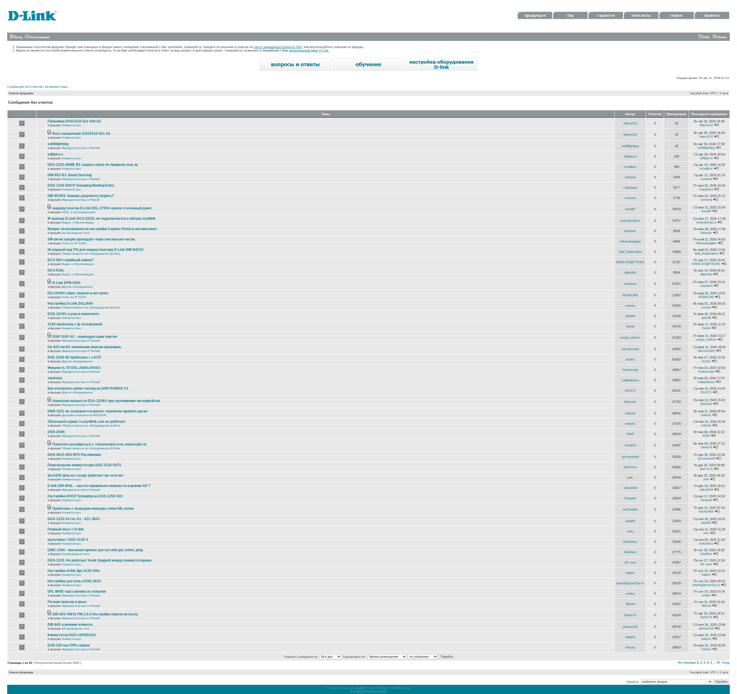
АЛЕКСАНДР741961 (630, 262)
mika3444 (630, 488)
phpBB (359, 687)
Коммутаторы (71, 125)
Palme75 (630, 615)
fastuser (630, 231)
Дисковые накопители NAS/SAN (84, 415)
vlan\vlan (55, 378)
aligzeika (630, 272)
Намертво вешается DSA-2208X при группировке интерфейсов (106, 401)
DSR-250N (56, 432)
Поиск (721, 37)
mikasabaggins (630, 241)
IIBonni (630, 604)
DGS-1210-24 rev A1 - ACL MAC (74, 519)
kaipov (630, 572)
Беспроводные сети (76, 232)
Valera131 (630, 123)
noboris (630, 413)
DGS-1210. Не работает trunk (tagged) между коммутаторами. (100, 560)
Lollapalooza (630, 380)
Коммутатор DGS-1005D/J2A (72, 635)
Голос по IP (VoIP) (74, 243)
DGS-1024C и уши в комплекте (73, 314)
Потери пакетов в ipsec (67, 602)
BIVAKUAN (630, 295)
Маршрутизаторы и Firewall (81, 147)
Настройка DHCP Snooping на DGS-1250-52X (85, 496)
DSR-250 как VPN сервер (69, 645)
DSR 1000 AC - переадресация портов (84, 337)
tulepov (630, 637)
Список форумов (21, 93)
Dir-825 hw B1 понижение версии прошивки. (84, 347)
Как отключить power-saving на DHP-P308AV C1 (88, 388)
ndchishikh (630, 509)
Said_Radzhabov (630, 251)
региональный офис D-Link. (309, 50)
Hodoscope (630, 369)
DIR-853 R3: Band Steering (70, 175)
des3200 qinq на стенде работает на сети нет (86, 475)
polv (630, 477)
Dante (630, 326)
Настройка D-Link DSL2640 (70, 304)
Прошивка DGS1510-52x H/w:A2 (74, 121)
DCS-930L (56, 270)
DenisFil (630, 445)
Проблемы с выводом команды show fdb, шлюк (93, 509)
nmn (630, 531)
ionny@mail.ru (630, 220)
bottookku (630, 541)
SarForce (630, 467)
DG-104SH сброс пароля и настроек (78, 293)
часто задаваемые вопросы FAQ (278, 47)
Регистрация (39, 37)
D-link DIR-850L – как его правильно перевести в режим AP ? (99, 486)
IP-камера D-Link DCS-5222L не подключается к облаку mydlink (101, 219)
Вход (18, 37)
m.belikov (630, 166)
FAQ (705, 37)
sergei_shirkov (630, 337)
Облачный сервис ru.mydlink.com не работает (87, 422)
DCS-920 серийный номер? (71, 260)
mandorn (630, 283)
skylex (630, 359)
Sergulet (630, 498)
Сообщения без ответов (24, 86)
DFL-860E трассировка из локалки (77, 591)
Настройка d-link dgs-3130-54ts (74, 571)
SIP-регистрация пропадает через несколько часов (91, 239)
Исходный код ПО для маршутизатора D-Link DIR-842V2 (95, 250)
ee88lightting (58, 144)
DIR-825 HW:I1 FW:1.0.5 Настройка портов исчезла (95, 614)
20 (718, 662)
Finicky (630, 647)
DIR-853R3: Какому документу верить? (81, 196)
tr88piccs (55, 154)
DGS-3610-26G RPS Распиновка (74, 455)
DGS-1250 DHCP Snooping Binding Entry (81, 185)
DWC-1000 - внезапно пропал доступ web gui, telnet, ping (95, 550)
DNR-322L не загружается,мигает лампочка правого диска (97, 411)
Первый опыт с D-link (66, 529)
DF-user (630, 562)
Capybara (630, 187)
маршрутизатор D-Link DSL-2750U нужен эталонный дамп (101, 208)
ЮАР (630, 434)
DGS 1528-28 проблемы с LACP (74, 357)
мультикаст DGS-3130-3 (68, 540)
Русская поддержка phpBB (368, 691)
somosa (630, 177)
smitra (630, 593)
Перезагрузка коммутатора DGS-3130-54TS (84, 465)
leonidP (630, 209)
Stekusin (630, 401)
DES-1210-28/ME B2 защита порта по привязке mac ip (93, 165)
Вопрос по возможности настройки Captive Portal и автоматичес (102, 229)
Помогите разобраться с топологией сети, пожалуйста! (99, 444)
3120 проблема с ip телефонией (75, 324)
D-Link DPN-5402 (66, 283)
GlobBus (630, 552)
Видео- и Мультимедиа (78, 222)
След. (726, 662)
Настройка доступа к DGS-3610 (74, 581)
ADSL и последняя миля (78, 212)
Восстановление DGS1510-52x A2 (81, 134)
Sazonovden (630, 349)
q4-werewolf (630, 456)
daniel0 (630, 316)
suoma (630, 305)
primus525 (630, 626)
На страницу (687, 662)
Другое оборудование (77, 286)
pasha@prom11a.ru (630, 583)
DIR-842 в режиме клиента (70, 625)
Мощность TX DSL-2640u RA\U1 (74, 368)
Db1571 (630, 390)
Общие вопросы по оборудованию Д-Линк (91, 253)
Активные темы (56, 86)
